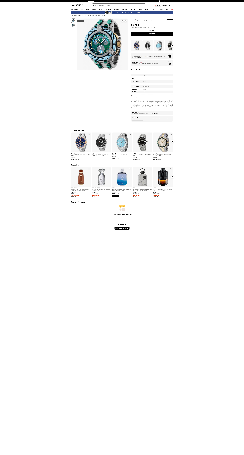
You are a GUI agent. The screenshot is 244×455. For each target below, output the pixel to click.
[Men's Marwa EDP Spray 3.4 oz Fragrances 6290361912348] (110, 169)
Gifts (167, 9)
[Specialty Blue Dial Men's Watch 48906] (130, 134)
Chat (164, 118)
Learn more (139, 57)
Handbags (108, 9)
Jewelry (101, 9)
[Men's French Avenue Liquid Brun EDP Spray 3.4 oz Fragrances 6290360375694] (89, 169)
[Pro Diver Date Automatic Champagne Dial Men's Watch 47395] (171, 134)
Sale (172, 9)
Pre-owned (160, 9)
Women (87, 9)
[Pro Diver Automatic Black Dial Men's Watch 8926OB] (150, 134)
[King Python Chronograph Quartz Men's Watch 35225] (125, 21)
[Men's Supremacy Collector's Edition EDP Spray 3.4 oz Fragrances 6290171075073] (150, 169)
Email (160, 118)
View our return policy (154, 113)
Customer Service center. (137, 120)
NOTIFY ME (152, 33)
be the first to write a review (122, 228)
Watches (94, 9)
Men (82, 9)
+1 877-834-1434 (155, 118)
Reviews (74, 202)
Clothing (146, 9)
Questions (82, 202)
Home (72, 15)
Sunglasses (116, 9)
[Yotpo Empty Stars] (163, 19)
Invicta (79, 15)
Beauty (140, 9)
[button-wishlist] (169, 5)
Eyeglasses (124, 9)
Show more (134, 108)
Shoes (153, 9)
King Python (84, 15)
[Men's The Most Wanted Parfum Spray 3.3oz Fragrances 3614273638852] (171, 169)
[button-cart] (172, 5)
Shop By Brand (74, 9)
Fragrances (132, 9)
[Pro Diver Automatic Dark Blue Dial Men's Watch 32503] (89, 134)
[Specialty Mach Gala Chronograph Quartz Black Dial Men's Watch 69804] (110, 134)
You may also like (136, 38)
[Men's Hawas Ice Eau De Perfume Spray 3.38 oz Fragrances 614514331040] (130, 169)
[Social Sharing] (122, 21)
